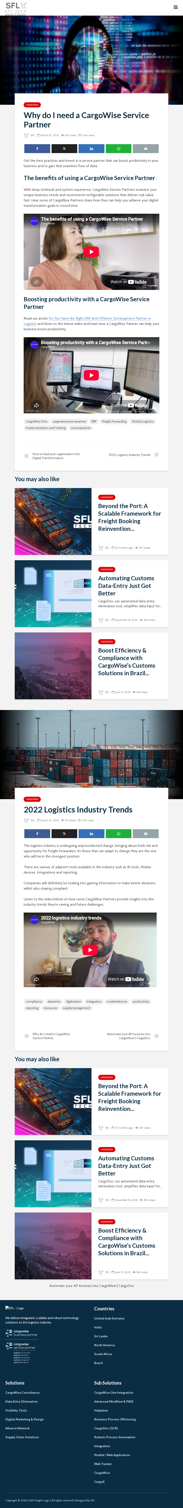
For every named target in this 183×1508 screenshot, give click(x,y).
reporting (32, 1008)
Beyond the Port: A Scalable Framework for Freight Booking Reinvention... (129, 517)
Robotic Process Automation (114, 1437)
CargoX (99, 1482)
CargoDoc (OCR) (106, 1428)
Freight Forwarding (114, 421)
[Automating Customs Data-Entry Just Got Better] (53, 593)
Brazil (98, 1363)
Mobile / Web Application (112, 1455)
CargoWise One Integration (113, 1393)
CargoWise (32, 104)
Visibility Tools (16, 1410)
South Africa (103, 1354)
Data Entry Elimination (21, 1401)
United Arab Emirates (109, 1318)
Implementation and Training (46, 428)
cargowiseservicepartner (69, 421)
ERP (94, 421)
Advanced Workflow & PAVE (113, 1401)
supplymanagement (76, 1008)
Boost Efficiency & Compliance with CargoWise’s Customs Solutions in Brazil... (126, 662)
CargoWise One (36, 421)
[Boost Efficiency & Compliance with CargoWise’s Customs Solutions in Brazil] (53, 665)
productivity (141, 1001)
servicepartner (81, 428)
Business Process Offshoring (115, 1419)
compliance (34, 1001)
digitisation (73, 1001)
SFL (32, 135)
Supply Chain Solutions (22, 1437)
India (98, 1327)
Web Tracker (103, 1464)
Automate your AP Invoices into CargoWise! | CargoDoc (91, 1286)
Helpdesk (101, 1410)
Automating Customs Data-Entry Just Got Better (126, 585)
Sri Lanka (101, 1336)
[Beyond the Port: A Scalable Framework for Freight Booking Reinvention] (53, 521)
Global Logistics (143, 421)
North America (104, 1345)
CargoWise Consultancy (22, 1393)
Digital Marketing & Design (24, 1419)
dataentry (54, 1001)
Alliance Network (17, 1428)
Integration (94, 1001)
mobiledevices (117, 1001)
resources (50, 1008)
